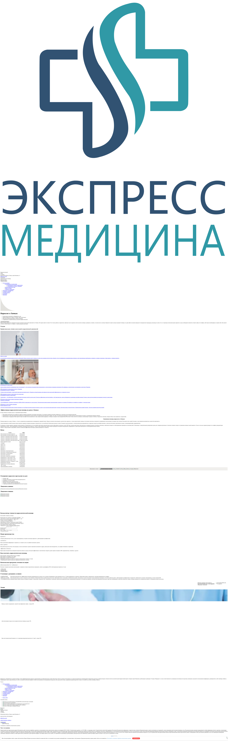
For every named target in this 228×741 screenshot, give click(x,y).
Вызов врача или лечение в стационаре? (8, 517)
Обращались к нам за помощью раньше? (8, 525)
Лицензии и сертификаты (8, 290)
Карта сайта (5, 697)
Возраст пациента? (4, 519)
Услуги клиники (6, 283)
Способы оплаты (6, 292)
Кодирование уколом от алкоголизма (15, 285)
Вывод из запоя (8, 288)
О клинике (5, 293)
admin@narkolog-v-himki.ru (5, 720)
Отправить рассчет (4, 531)
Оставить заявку (4, 571)
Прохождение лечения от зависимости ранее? (9, 522)
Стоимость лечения (7, 291)
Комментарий (3, 527)
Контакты (5, 294)
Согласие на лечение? (4, 521)
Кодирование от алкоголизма (11, 284)
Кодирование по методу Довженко (15, 286)
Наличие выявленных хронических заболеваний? (10, 523)
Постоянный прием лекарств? (6, 524)
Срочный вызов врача (5, 321)
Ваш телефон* (3, 530)
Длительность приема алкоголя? (7, 518)
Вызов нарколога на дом (10, 287)
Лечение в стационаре (9, 289)
